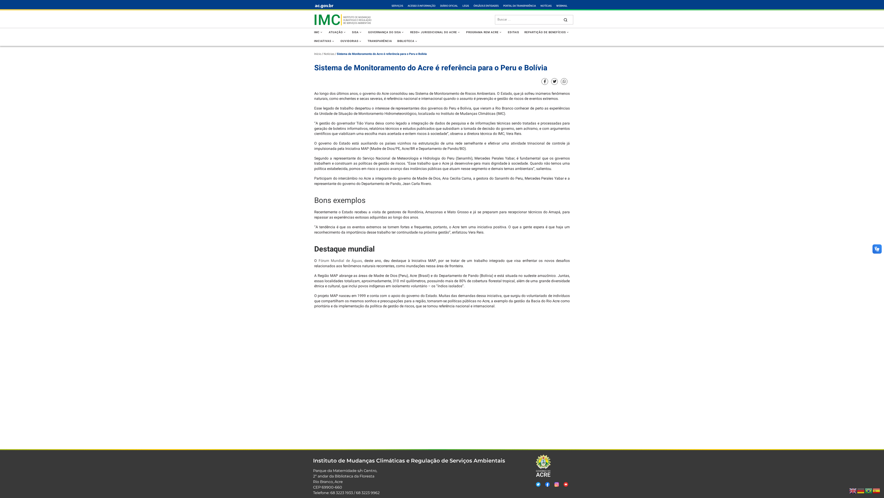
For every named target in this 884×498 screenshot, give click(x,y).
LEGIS (465, 6)
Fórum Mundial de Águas (340, 261)
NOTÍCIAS (546, 6)
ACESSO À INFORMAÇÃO (422, 6)
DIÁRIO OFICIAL (449, 6)
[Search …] (565, 20)
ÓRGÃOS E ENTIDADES (486, 6)
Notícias (329, 54)
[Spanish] (877, 491)
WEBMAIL (561, 6)
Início (317, 54)
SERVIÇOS (397, 6)
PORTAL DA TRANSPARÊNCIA (519, 6)
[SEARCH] (528, 19)
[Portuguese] (869, 491)
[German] (861, 491)
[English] (853, 491)
